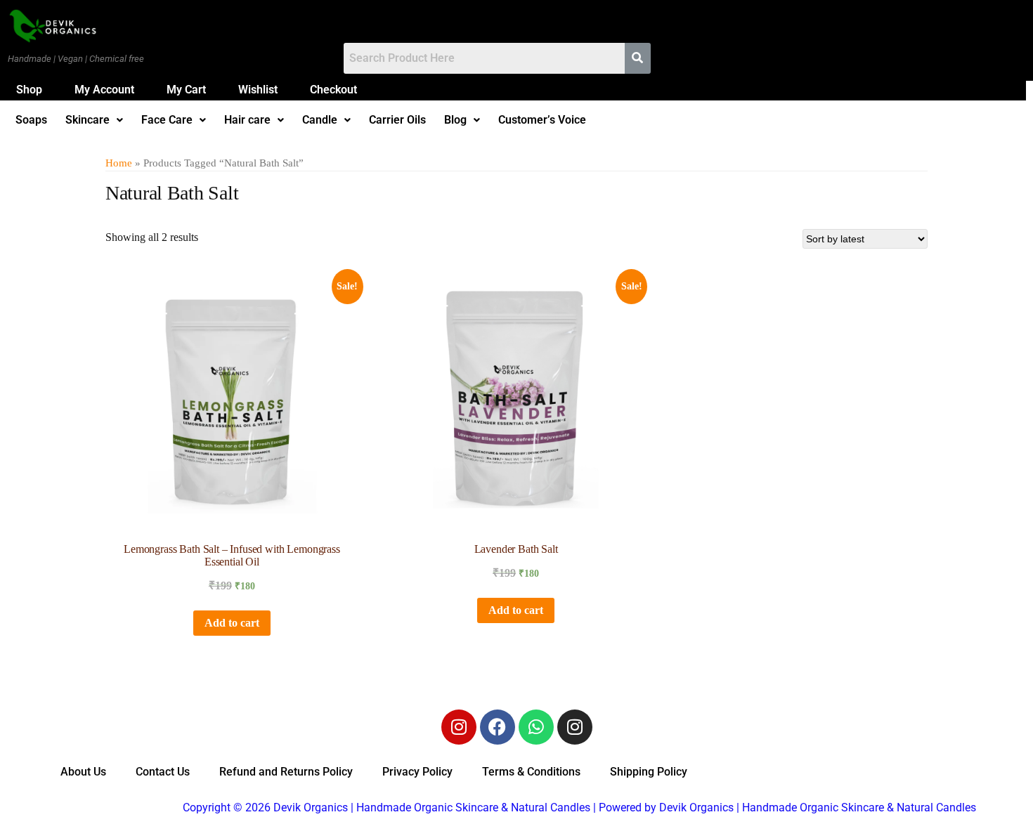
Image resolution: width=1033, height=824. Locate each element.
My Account (104, 89)
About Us (83, 771)
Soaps (31, 120)
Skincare (87, 120)
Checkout (333, 89)
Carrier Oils (397, 120)
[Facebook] (497, 727)
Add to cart (231, 623)
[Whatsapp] (536, 727)
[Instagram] (458, 727)
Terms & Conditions (531, 771)
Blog (455, 120)
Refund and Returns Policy (286, 771)
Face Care (167, 120)
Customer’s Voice (542, 120)
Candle (319, 120)
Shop (29, 89)
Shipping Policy (648, 771)
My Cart (186, 89)
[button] (94, 120)
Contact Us (163, 771)
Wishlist (258, 89)
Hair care (247, 120)
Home (118, 163)
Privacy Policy (417, 771)
